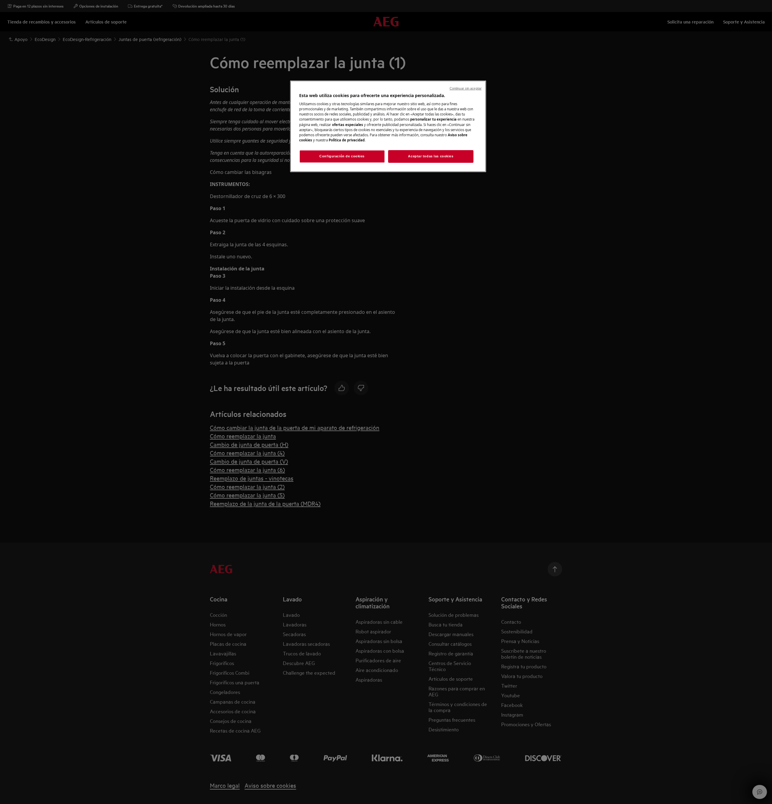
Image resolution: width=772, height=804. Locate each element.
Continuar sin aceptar (466, 88)
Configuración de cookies (342, 156)
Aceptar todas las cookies (430, 156)
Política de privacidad (347, 140)
